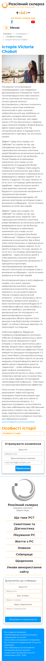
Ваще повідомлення (23, 604)
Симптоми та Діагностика (24, 526)
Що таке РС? (24, 517)
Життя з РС (24, 541)
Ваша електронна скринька (23, 458)
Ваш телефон (23, 596)
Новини (24, 548)
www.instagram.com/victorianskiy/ (18, 422)
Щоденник (24, 561)
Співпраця (24, 554)
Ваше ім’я (23, 450)
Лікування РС (24, 535)
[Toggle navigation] (6, 28)
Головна (7, 34)
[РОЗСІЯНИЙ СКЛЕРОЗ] (23, 5)
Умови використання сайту (24, 569)
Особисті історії (14, 37)
